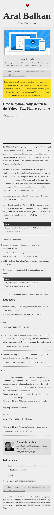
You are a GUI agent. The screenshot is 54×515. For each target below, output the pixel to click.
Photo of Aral (31, 505)
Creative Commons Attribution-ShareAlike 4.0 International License (29, 502)
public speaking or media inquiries (25, 481)
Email (10, 466)
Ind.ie (24, 449)
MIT (19, 505)
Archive (18, 72)
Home (10, 72)
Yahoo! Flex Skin (13, 147)
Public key (14, 470)
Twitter (10, 475)
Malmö (37, 497)
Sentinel (18, 500)
